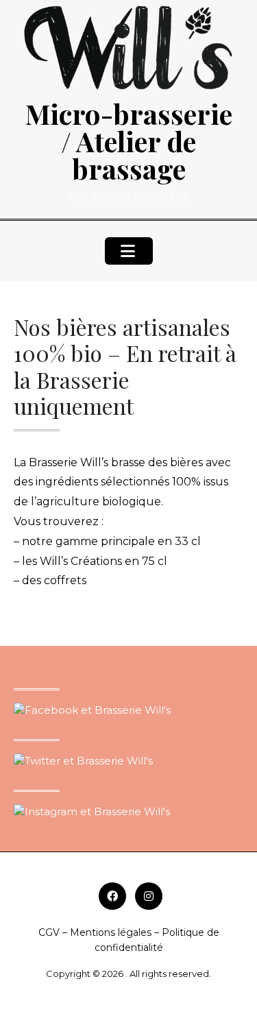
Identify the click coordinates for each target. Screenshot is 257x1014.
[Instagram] (148, 896)
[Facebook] (112, 896)
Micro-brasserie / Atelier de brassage (128, 140)
